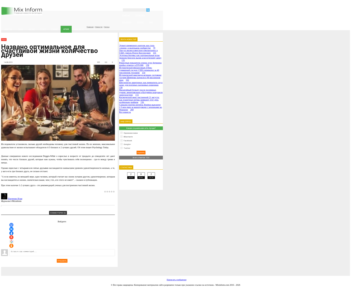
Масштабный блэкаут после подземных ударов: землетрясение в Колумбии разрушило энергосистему (141, 92)
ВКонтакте (128, 137)
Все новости (125, 112)
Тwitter (127, 148)
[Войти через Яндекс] (11, 237)
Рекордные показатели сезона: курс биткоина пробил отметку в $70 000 (140, 64)
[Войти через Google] (11, 241)
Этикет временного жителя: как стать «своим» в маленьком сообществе (137, 46)
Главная (90, 27)
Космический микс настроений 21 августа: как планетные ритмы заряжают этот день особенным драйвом (139, 99)
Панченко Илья (15, 198)
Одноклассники (131, 133)
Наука (106, 27)
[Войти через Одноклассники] (11, 246)
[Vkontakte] (38, 270)
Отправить (62, 261)
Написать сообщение (176, 280)
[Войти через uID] (11, 225)
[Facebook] (60, 270)
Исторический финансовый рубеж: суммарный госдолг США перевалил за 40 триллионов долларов (139, 70)
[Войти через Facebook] (11, 233)
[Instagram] (104, 270)
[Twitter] (82, 270)
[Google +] (126, 270)
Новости (98, 27)
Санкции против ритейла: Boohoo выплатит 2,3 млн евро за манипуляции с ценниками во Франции (140, 107)
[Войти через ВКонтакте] (11, 229)
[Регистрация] (159, 10)
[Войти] (153, 10)
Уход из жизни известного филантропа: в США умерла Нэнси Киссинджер (138, 51)
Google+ (127, 144)
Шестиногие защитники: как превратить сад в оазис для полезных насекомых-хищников (140, 85)
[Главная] (21, 14)
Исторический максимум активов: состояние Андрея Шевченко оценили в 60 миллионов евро (140, 77)
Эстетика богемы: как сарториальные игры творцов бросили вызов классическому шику (140, 57)
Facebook (128, 140)
